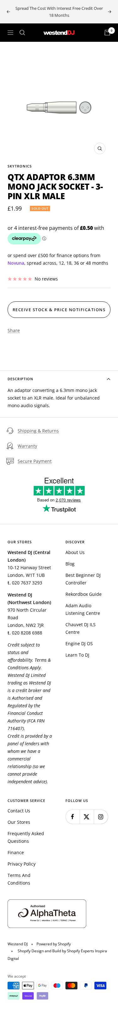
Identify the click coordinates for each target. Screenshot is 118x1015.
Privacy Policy (22, 864)
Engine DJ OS (79, 643)
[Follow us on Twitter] (87, 817)
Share (14, 330)
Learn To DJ (77, 655)
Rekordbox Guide (83, 594)
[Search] (22, 32)
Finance (16, 852)
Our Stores (19, 822)
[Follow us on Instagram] (101, 817)
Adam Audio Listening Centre (82, 609)
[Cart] (107, 32)
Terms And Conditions (19, 879)
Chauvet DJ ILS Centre (80, 628)
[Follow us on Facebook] (72, 817)
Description (20, 378)
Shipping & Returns (38, 431)
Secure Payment (35, 461)
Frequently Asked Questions (26, 837)
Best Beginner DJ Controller (83, 579)
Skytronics (20, 166)
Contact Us (19, 811)
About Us (75, 552)
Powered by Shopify (54, 944)
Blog (70, 564)
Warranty (27, 446)
